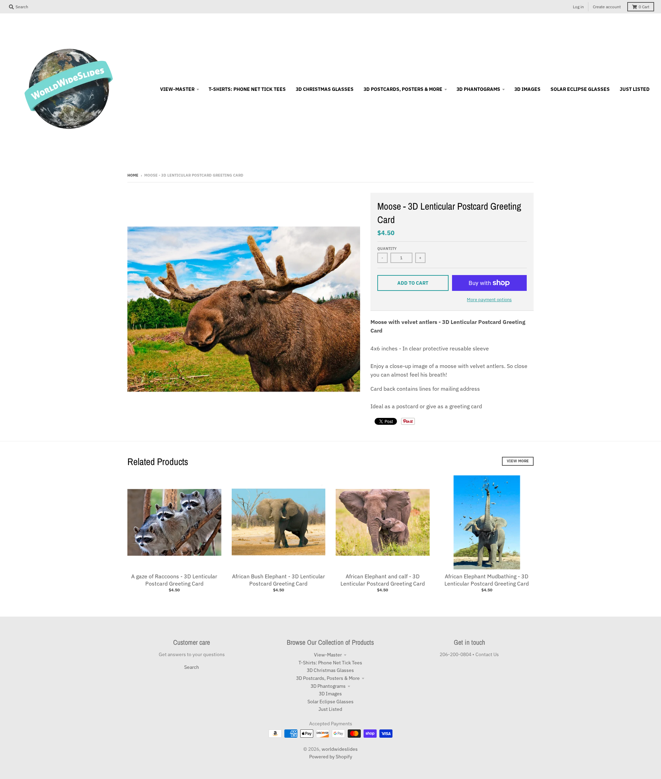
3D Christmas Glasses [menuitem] (325, 89)
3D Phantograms (328, 686)
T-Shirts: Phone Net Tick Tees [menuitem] (247, 89)
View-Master (328, 655)
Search (191, 667)
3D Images (330, 694)
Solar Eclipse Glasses (330, 701)
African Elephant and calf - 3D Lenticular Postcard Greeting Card (382, 580)
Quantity (387, 248)
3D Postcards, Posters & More (328, 678)
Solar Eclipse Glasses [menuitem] (580, 89)
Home (132, 175)
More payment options (489, 300)
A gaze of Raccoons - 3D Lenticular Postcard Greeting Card (174, 580)
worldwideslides (340, 749)
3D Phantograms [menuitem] (478, 89)
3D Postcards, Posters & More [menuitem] (403, 89)
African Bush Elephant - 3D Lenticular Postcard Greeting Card (278, 580)
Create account (607, 6)
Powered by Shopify (330, 757)
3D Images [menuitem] (527, 89)
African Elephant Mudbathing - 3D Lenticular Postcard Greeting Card (486, 580)
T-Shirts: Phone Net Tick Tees (330, 663)
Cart (644, 6)
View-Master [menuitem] (177, 89)
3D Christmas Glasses (330, 670)
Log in (578, 6)
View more (518, 461)
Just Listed (330, 709)
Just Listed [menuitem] (635, 89)
